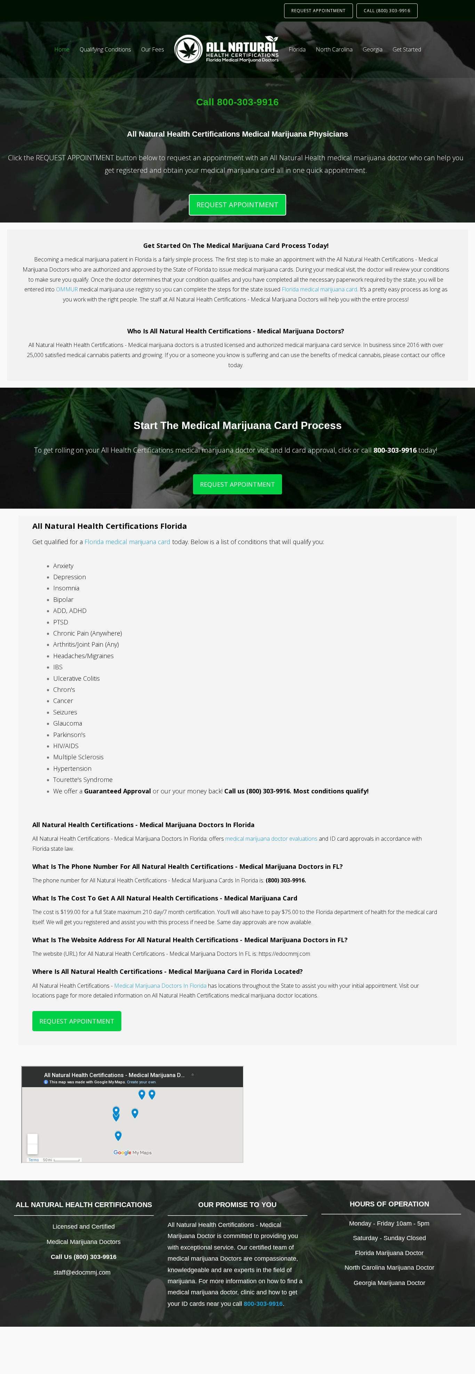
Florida (297, 49)
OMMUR (67, 289)
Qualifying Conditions (105, 49)
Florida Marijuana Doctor (389, 1253)
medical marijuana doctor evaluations (271, 838)
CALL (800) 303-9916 (387, 11)
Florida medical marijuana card (319, 289)
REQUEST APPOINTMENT (318, 11)
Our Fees (152, 49)
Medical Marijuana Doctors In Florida (160, 985)
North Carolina (334, 49)
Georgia (373, 49)
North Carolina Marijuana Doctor (389, 1267)
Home (62, 49)
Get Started (407, 49)
